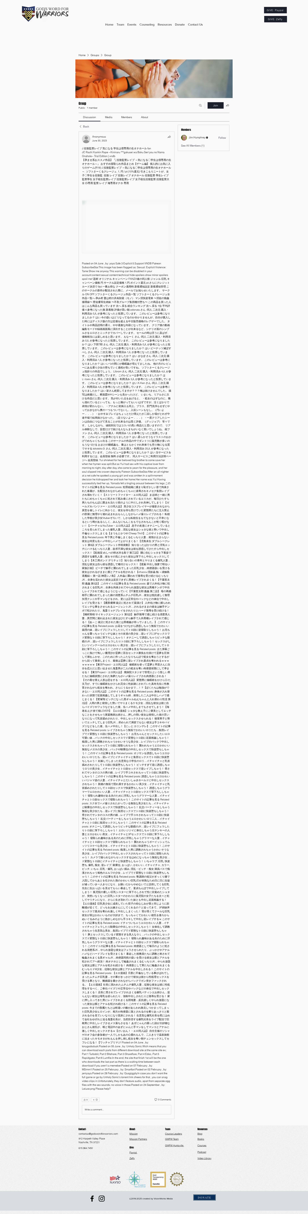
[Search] (200, 105)
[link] (89, 117)
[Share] (169, 137)
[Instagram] (102, 1199)
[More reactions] (95, 1100)
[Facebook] (92, 1199)
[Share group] (227, 105)
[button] (164, 24)
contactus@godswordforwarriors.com (98, 1133)
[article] (127, 625)
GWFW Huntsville (174, 1145)
